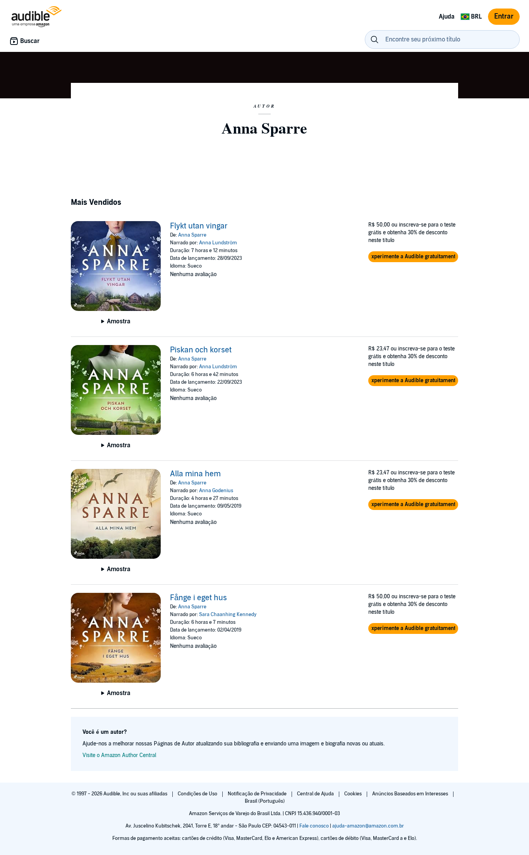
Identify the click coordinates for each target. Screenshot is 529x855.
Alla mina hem (195, 474)
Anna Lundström (218, 243)
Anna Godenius (216, 491)
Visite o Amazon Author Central (119, 755)
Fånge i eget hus (198, 598)
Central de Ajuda (316, 794)
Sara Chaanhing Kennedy (227, 614)
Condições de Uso (198, 794)
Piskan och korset (201, 350)
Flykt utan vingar (199, 226)
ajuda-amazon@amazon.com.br (368, 826)
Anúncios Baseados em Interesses (410, 794)
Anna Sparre (192, 235)
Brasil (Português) (265, 801)
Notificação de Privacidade (258, 794)
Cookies (353, 794)
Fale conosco (314, 826)
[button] (413, 256)
